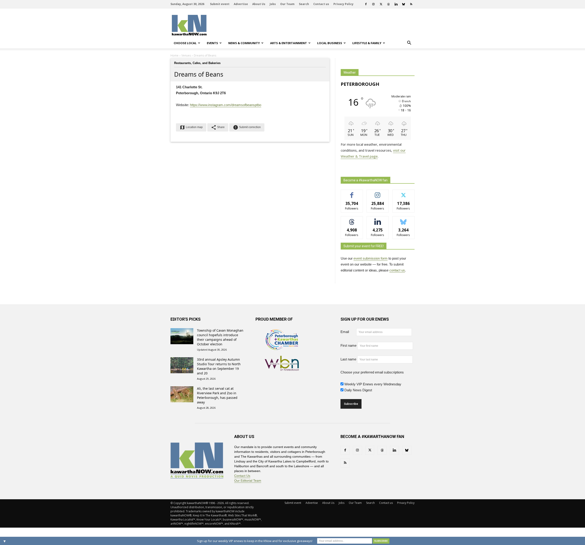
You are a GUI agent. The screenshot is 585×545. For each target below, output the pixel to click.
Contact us (321, 4)
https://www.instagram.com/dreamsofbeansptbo (225, 105)
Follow (377, 193)
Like (351, 193)
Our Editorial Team (247, 480)
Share (218, 127)
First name (348, 345)
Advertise (241, 4)
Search (304, 4)
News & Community (244, 43)
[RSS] (411, 4)
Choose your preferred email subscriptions (372, 372)
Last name (348, 359)
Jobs (273, 4)
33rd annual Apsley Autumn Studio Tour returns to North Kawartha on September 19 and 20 (219, 366)
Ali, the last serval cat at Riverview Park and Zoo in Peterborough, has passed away (217, 395)
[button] (409, 43)
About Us (258, 4)
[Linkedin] (396, 4)
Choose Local (185, 43)
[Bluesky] (403, 4)
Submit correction (247, 127)
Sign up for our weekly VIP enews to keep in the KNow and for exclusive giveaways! (254, 541)
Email (347, 332)
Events (212, 43)
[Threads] (388, 4)
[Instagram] (373, 4)
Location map (191, 127)
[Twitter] (381, 4)
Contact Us (242, 476)
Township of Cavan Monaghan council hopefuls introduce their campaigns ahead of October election (220, 337)
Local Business (329, 43)
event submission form (371, 258)
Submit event (219, 4)
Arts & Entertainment (288, 43)
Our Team (287, 4)
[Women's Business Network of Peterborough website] (282, 368)
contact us (397, 270)
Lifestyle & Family (366, 43)
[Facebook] (365, 4)
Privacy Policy (343, 4)
